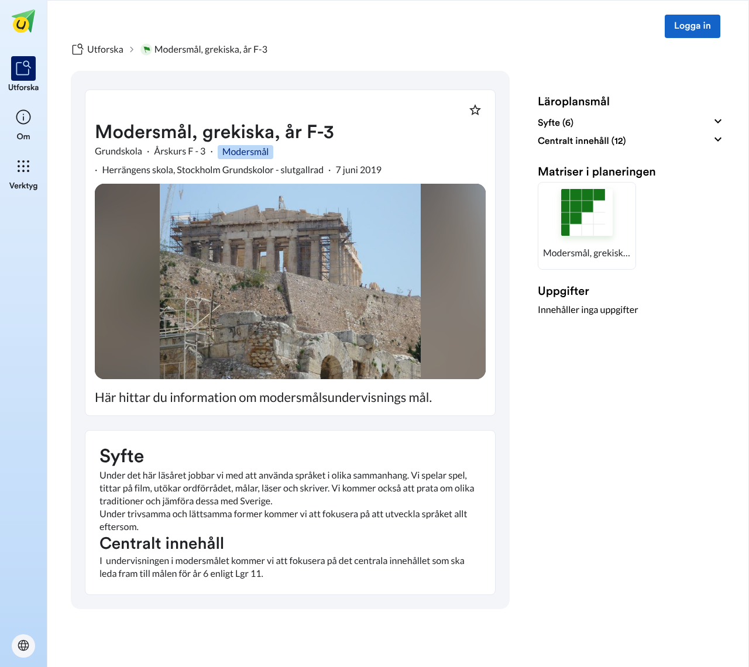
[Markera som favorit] (475, 110)
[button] (587, 226)
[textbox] (290, 512)
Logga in (692, 26)
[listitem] (23, 75)
